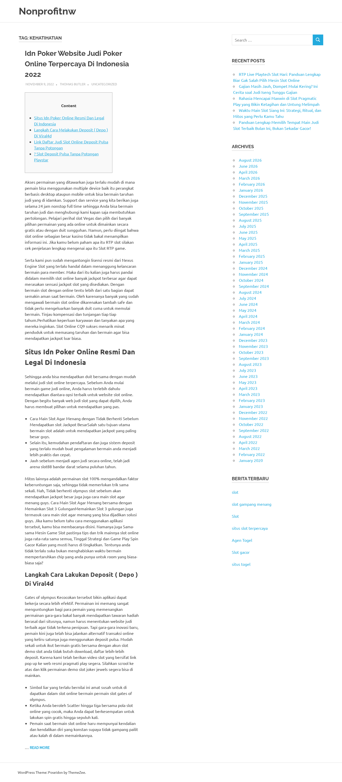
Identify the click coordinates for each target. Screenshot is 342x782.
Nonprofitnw (47, 11)
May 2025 (247, 237)
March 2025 (249, 249)
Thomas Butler (72, 84)
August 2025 (250, 219)
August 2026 (250, 159)
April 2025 (248, 243)
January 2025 (251, 262)
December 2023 (253, 340)
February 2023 (252, 400)
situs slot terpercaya (250, 528)
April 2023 (248, 388)
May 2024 (247, 310)
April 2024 (248, 316)
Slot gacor (241, 552)
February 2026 (252, 183)
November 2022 (253, 418)
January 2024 (251, 334)
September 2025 (254, 213)
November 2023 (253, 346)
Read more (40, 748)
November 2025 (253, 201)
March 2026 (249, 177)
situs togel (241, 564)
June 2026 (248, 165)
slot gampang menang (251, 503)
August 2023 (250, 364)
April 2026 (248, 171)
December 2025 (253, 195)
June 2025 (248, 231)
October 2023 (251, 352)
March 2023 (249, 394)
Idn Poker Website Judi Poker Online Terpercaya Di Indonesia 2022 (77, 64)
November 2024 (253, 274)
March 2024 (249, 322)
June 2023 (248, 376)
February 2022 (252, 454)
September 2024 (254, 286)
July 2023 (247, 370)
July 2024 (247, 298)
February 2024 (252, 328)
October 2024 (251, 280)
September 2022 (254, 430)
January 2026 (251, 189)
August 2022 (250, 436)
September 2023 (254, 358)
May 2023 (247, 382)
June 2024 (248, 304)
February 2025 (252, 255)
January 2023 (251, 406)
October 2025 (251, 207)
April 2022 (248, 442)
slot (235, 491)
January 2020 (251, 460)
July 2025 (247, 225)
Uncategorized (104, 84)
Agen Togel (242, 540)
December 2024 (253, 268)
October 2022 (251, 424)
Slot (235, 515)
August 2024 (250, 292)
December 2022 (253, 412)
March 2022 (249, 448)
